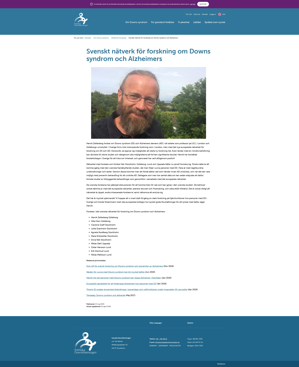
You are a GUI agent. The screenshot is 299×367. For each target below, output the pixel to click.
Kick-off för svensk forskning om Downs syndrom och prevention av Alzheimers (124, 266)
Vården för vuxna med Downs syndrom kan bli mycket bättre (115, 272)
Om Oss (189, 14)
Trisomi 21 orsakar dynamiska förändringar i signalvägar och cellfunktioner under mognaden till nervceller (136, 289)
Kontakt (205, 14)
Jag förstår (203, 4)
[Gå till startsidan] (89, 20)
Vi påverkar (184, 22)
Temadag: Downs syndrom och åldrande (105, 295)
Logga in (213, 14)
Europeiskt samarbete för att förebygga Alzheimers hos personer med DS (121, 283)
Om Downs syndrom (136, 22)
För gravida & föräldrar (162, 22)
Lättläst (197, 22)
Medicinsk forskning (118, 38)
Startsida (88, 38)
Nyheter (190, 323)
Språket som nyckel (215, 22)
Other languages (156, 323)
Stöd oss (197, 14)
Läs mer (192, 4)
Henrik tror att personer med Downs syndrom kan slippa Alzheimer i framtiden (123, 277)
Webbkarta (221, 364)
